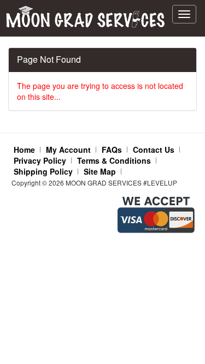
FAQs (112, 149)
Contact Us (153, 149)
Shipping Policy (43, 171)
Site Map (100, 171)
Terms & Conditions (114, 160)
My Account (68, 149)
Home (24, 149)
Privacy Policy (40, 160)
